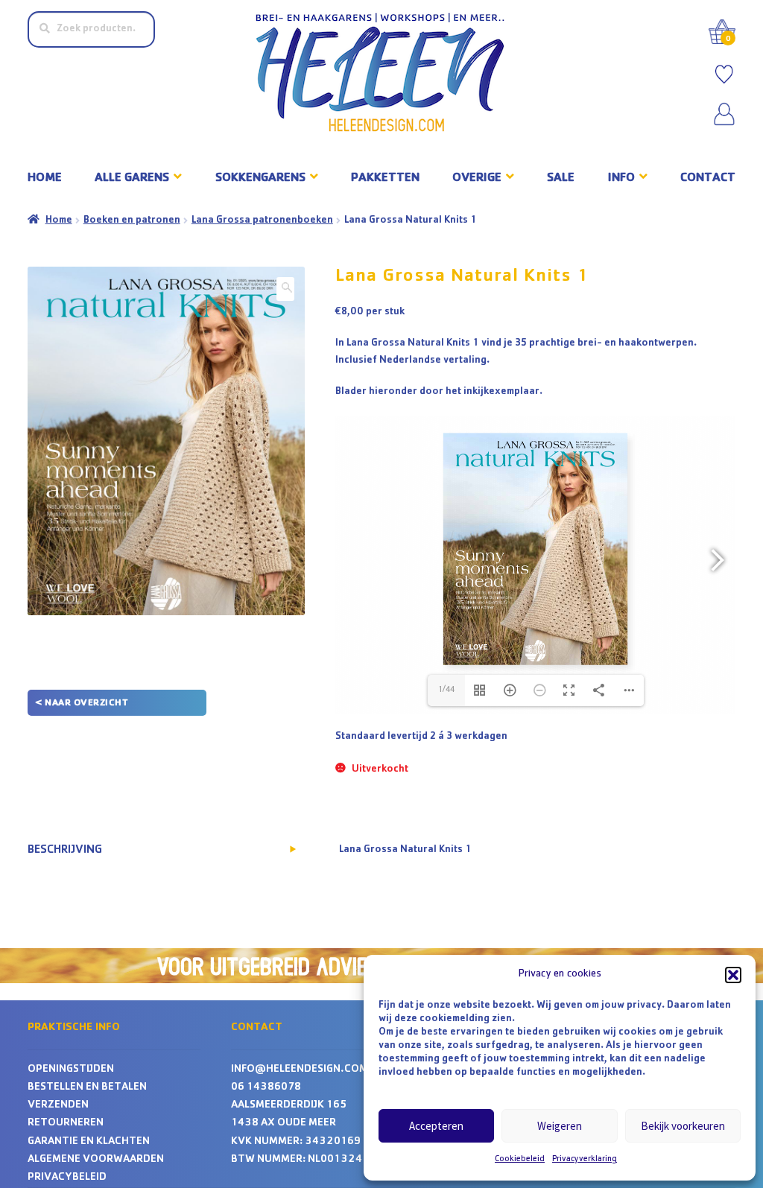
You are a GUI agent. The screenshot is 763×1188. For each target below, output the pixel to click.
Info (621, 178)
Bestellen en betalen (87, 1087)
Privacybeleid (67, 1178)
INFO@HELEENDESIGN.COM (299, 1070)
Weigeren (559, 1126)
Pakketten (385, 178)
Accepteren (436, 1126)
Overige (476, 178)
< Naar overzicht (81, 703)
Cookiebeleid (520, 1159)
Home (45, 178)
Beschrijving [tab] (65, 851)
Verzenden (58, 1105)
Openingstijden (71, 1070)
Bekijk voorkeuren (683, 1126)
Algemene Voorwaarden (96, 1160)
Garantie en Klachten (89, 1142)
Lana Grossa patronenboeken (262, 220)
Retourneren (66, 1123)
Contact (707, 178)
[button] (733, 975)
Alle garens (132, 178)
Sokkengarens (260, 178)
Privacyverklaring (584, 1159)
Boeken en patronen (131, 220)
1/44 (446, 690)
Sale (560, 178)
